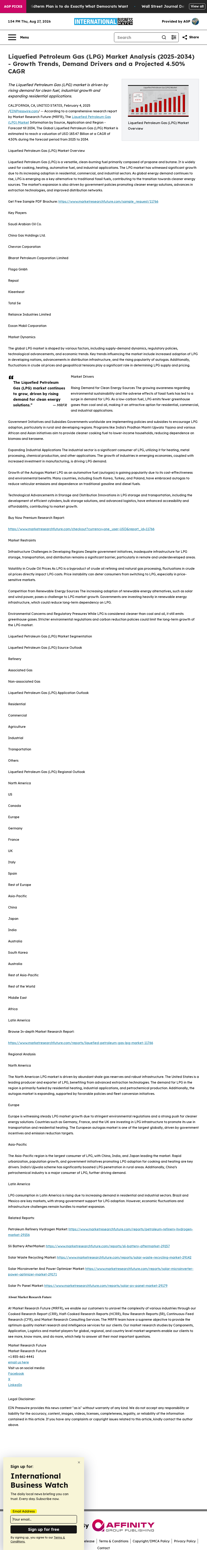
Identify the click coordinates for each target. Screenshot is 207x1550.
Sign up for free (43, 1529)
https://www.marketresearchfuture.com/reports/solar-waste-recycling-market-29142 (124, 1257)
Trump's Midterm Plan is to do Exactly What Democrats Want (70, 6)
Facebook (16, 1374)
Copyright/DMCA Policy (151, 1541)
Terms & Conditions (113, 1541)
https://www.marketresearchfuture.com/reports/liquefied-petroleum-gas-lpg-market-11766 (80, 1043)
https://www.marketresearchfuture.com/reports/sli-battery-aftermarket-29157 (108, 1246)
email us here (18, 1362)
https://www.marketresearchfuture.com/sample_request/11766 (108, 201)
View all (197, 6)
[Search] (164, 37)
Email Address (24, 1511)
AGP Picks (13, 6)
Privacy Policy (185, 1541)
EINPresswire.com (24, 111)
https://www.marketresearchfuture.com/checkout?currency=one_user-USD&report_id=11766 (81, 529)
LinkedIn (15, 1385)
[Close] (79, 1462)
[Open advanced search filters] (173, 37)
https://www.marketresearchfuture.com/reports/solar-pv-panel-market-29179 (105, 1286)
